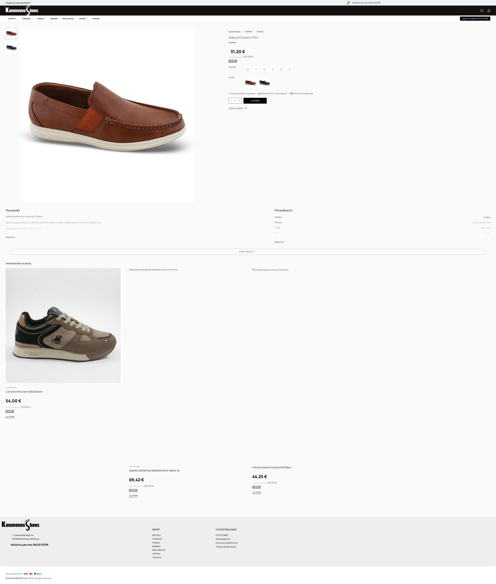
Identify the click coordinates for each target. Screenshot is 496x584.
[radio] (256, 69)
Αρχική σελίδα (234, 31)
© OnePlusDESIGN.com (17, 578)
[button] (475, 19)
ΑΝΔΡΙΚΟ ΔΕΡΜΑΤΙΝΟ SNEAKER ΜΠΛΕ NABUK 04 (154, 470)
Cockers (486, 217)
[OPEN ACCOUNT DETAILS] (488, 10)
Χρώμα (231, 78)
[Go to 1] (11, 33)
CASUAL (260, 31)
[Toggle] (10, 237)
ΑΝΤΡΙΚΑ (248, 31)
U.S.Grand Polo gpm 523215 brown (24, 391)
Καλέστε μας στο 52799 (29, 544)
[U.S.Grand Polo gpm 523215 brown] (63, 325)
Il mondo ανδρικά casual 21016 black (271, 467)
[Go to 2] (11, 47)
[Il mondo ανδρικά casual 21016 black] (309, 365)
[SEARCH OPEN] (481, 10)
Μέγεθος (232, 67)
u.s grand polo (11, 387)
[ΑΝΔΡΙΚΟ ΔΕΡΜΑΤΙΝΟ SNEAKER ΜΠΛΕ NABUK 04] (186, 365)
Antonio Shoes (134, 466)
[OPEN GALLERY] (107, 115)
